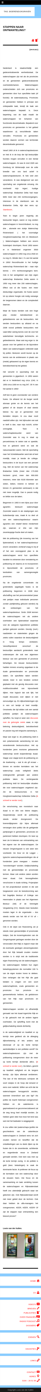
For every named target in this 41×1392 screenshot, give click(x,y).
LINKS (33, 1361)
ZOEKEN (32, 1337)
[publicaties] (36, 41)
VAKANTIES (30, 1349)
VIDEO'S (32, 1304)
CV (34, 1293)
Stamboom (7, 210)
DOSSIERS (31, 1326)
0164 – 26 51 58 (29, 1381)
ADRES (32, 1376)
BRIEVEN (32, 1309)
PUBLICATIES (30, 1313)
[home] (33, 41)
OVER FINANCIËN (28, 1317)
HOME (33, 1281)
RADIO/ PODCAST (28, 1321)
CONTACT (31, 1372)
